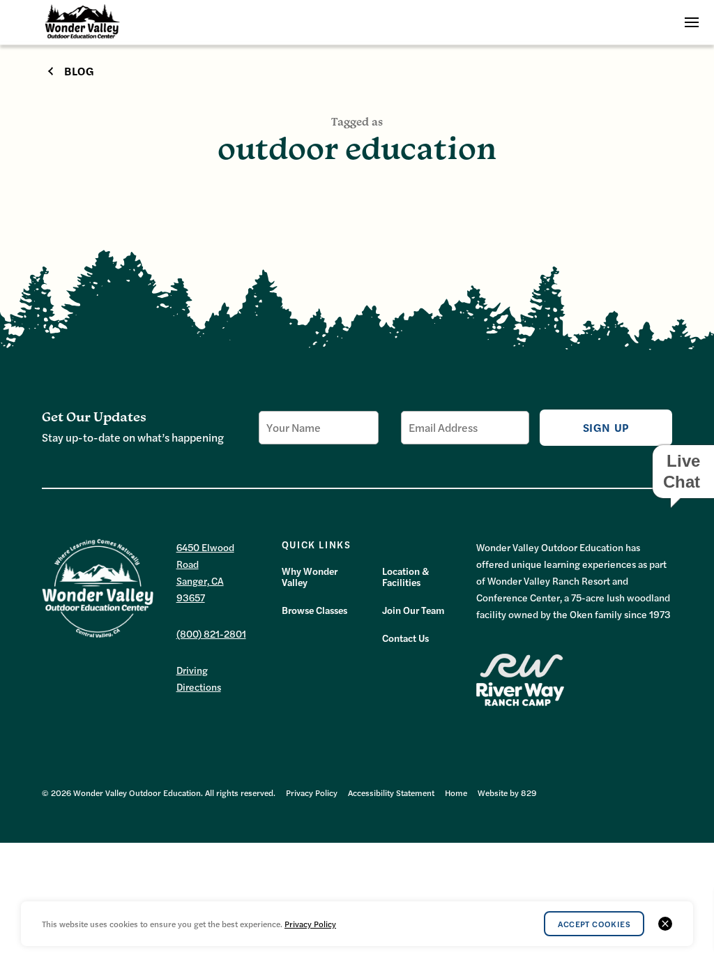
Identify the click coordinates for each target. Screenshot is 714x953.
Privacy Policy (311, 792)
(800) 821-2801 (211, 633)
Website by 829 (507, 792)
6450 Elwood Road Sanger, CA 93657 (205, 572)
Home (456, 792)
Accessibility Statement (391, 792)
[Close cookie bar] (665, 924)
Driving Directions (198, 678)
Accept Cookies (594, 923)
